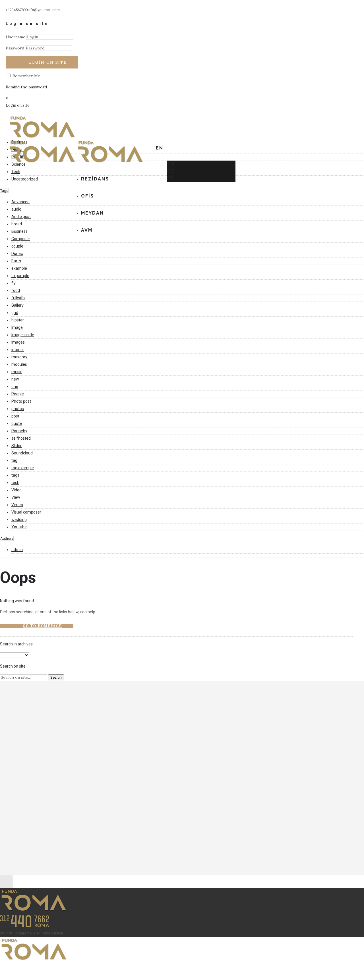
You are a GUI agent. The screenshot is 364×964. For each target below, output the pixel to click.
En (171, 164)
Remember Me (25, 75)
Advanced (20, 202)
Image (17, 327)
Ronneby (19, 431)
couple (17, 246)
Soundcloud (22, 453)
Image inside (22, 335)
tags (15, 475)
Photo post (21, 401)
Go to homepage (42, 626)
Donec (17, 253)
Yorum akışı (31, 733)
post (15, 416)
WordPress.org (34, 740)
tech (15, 482)
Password (15, 48)
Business (19, 231)
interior (17, 349)
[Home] (110, 163)
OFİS (87, 196)
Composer (20, 238)
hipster (17, 320)
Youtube (19, 527)
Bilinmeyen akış (49, 780)
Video (16, 490)
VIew (15, 497)
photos (17, 408)
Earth (16, 261)
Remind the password (26, 87)
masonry (19, 357)
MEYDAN (92, 213)
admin (17, 549)
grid (14, 312)
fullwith (18, 298)
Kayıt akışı (29, 725)
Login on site (47, 62)
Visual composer (26, 512)
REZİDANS (95, 179)
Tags (4, 190)
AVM (86, 230)
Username (15, 37)
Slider (16, 445)
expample (20, 275)
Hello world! (31, 761)
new (15, 379)
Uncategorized (24, 179)
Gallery (17, 305)
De (171, 171)
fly (13, 283)
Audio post (21, 216)
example (19, 268)
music (16, 371)
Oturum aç (30, 718)
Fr (170, 178)
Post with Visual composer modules (54, 769)
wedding (19, 519)
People (17, 394)
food (15, 290)
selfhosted (21, 438)
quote (16, 423)
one (14, 386)
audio (16, 209)
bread (16, 224)
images (18, 342)
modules (19, 364)
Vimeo (17, 504)
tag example (22, 468)
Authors (6, 538)
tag (14, 460)
